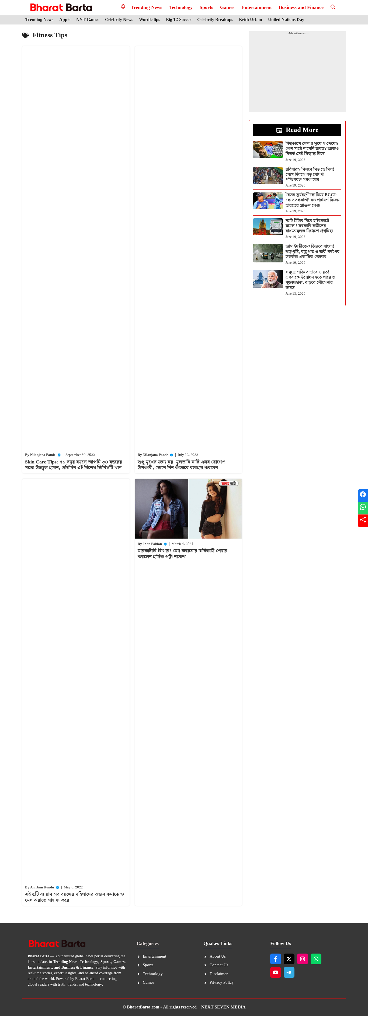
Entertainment (256, 7)
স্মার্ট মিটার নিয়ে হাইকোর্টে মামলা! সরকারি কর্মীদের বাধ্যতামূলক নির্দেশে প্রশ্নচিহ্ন (309, 225)
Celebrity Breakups (215, 20)
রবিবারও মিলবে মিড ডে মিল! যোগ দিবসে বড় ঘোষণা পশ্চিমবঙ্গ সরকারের (310, 174)
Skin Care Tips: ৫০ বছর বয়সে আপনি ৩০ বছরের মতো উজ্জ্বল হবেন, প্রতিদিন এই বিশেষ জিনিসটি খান (73, 465)
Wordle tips (149, 20)
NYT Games (87, 20)
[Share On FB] (363, 495)
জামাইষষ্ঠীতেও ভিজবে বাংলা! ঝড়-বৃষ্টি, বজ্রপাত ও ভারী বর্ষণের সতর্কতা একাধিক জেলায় (312, 251)
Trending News (146, 7)
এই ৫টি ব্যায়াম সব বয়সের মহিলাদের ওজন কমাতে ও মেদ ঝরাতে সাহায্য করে (74, 897)
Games (227, 7)
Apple (64, 20)
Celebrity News (119, 20)
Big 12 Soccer (178, 20)
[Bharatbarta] (60, 7)
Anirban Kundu (42, 887)
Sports (206, 7)
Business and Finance (301, 7)
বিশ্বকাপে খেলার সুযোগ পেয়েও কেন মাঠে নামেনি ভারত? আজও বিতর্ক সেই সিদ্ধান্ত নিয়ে (312, 148)
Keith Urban (250, 20)
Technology (181, 7)
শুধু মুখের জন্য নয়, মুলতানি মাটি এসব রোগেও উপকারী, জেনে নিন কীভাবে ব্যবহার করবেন (181, 465)
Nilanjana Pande (42, 455)
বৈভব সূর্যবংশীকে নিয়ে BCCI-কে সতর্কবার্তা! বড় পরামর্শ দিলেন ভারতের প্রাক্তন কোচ (313, 200)
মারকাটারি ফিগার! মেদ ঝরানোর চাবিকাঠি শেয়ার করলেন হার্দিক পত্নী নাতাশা (182, 554)
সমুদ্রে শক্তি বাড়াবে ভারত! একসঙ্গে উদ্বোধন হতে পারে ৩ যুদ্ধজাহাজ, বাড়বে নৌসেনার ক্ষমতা (310, 280)
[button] (333, 7)
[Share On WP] (363, 508)
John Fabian (152, 544)
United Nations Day (286, 20)
